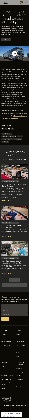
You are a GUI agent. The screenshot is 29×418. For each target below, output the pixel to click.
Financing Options (21, 372)
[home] (5, 2)
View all (14, 280)
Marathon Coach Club (5, 370)
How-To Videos (5, 349)
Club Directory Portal (7, 375)
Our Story (18, 334)
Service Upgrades (6, 341)
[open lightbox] (14, 53)
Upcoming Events (6, 379)
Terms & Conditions (21, 383)
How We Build (20, 338)
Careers (18, 375)
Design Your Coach (6, 338)
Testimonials (19, 349)
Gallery (3, 352)
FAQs (17, 356)
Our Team (18, 352)
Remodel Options (6, 345)
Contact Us (19, 368)
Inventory (3, 334)
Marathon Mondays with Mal (14, 285)
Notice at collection (8, 416)
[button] (25, 2)
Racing (3, 388)
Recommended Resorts (5, 383)
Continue (6, 39)
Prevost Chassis (20, 341)
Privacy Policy (20, 379)
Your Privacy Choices (13, 413)
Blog (2, 366)
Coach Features (20, 345)
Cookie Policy (19, 386)
